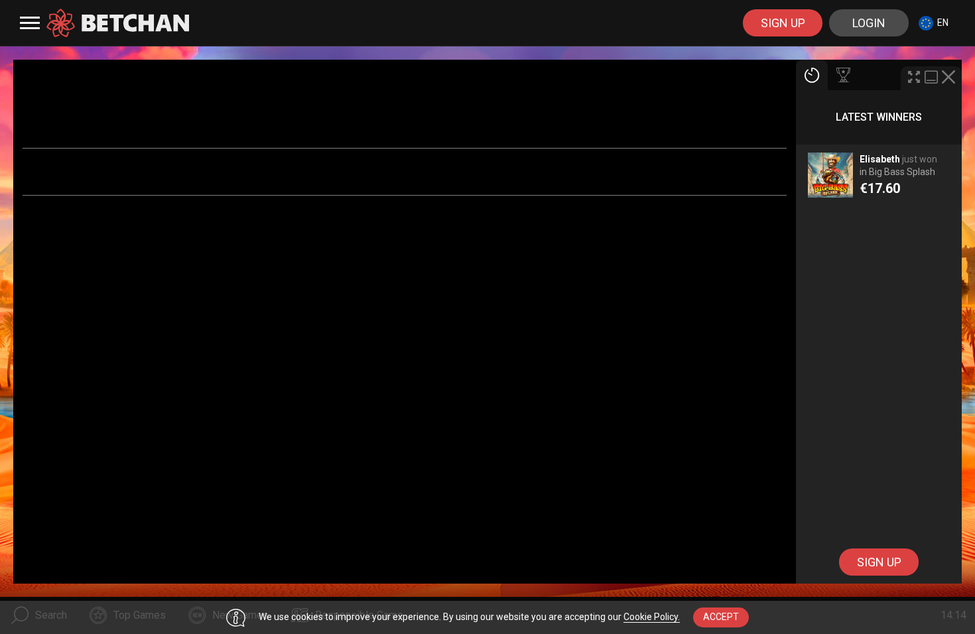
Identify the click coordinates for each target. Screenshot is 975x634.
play (879, 181)
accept (721, 616)
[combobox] (933, 23)
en (942, 22)
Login (868, 23)
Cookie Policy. (651, 616)
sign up (783, 23)
